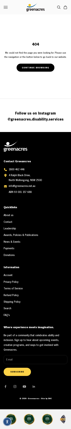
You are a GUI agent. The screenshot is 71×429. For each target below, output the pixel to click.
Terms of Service (13, 288)
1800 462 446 (17, 169)
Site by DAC (46, 398)
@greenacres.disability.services (36, 119)
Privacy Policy (11, 282)
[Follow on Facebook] (5, 386)
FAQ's (7, 315)
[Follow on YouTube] (24, 386)
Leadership (10, 228)
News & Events (12, 242)
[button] (7, 421)
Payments (9, 248)
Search (7, 308)
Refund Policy (11, 295)
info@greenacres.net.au (22, 186)
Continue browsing (35, 68)
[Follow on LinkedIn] (34, 386)
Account (8, 275)
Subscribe (17, 372)
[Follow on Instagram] (15, 386)
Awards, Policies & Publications (21, 235)
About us (8, 215)
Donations (9, 255)
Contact (8, 222)
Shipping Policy (12, 302)
